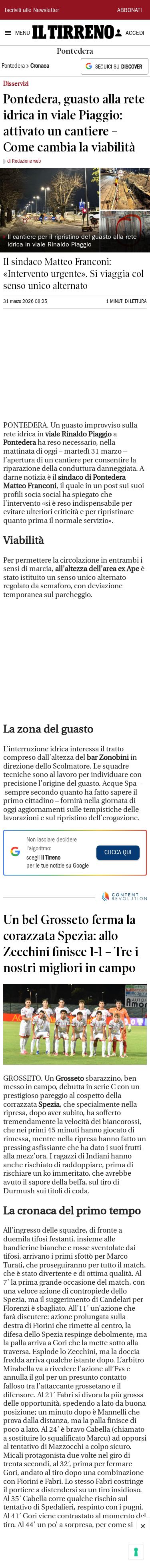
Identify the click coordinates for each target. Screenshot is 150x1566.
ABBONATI (129, 11)
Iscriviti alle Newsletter (32, 11)
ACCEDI (135, 33)
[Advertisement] (63, 368)
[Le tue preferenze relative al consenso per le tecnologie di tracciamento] (136, 1552)
